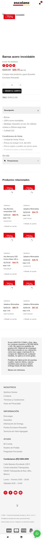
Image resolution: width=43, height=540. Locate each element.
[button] (37, 16)
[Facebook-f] (10, 493)
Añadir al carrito (13, 91)
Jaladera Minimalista (31, 209)
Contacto (7, 396)
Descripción (9, 110)
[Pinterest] (20, 493)
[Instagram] (5, 493)
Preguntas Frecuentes (13, 452)
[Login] (35, 537)
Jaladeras (7, 205)
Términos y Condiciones (14, 400)
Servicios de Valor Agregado (16, 431)
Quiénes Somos (10, 392)
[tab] (21, 110)
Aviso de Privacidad (12, 404)
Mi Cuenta (8, 444)
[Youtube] (15, 493)
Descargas (8, 416)
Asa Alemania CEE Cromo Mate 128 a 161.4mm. (11, 259)
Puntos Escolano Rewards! (15, 428)
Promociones (12, 161)
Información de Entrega (13, 424)
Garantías (8, 420)
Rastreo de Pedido (11, 448)
